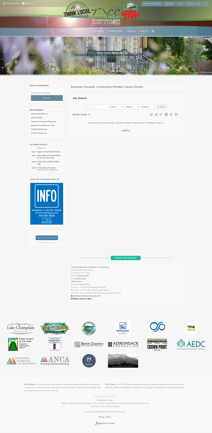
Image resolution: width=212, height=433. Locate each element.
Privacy (102, 417)
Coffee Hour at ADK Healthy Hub (48, 159)
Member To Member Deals (134, 123)
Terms (108, 417)
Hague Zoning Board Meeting (48, 148)
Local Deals (120, 123)
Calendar (169, 4)
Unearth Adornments (39, 126)
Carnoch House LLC (39, 130)
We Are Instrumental (39, 133)
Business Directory (152, 4)
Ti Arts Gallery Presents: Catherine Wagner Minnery (47, 165)
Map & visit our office (82, 299)
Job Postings (149, 123)
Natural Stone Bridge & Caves (43, 122)
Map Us (29, 3)
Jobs (180, 4)
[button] (151, 114)
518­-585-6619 (82, 276)
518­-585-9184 (80, 279)
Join (207, 4)
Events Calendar (108, 123)
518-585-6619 (12, 3)
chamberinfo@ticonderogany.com (87, 296)
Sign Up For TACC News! (47, 238)
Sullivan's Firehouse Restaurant (43, 118)
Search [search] (162, 107)
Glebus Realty (36, 114)
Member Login (193, 4)
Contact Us (159, 123)
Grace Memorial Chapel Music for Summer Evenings (49, 153)
